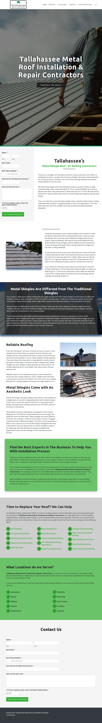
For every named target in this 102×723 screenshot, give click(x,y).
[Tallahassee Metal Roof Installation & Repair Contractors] (18, 4)
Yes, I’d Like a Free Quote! (13, 214)
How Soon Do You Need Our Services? (16, 179)
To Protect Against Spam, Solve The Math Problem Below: (15, 204)
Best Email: (6, 163)
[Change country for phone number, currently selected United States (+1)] (4, 174)
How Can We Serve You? (11, 187)
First (3, 159)
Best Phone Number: (10, 171)
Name (4, 153)
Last (13, 159)
